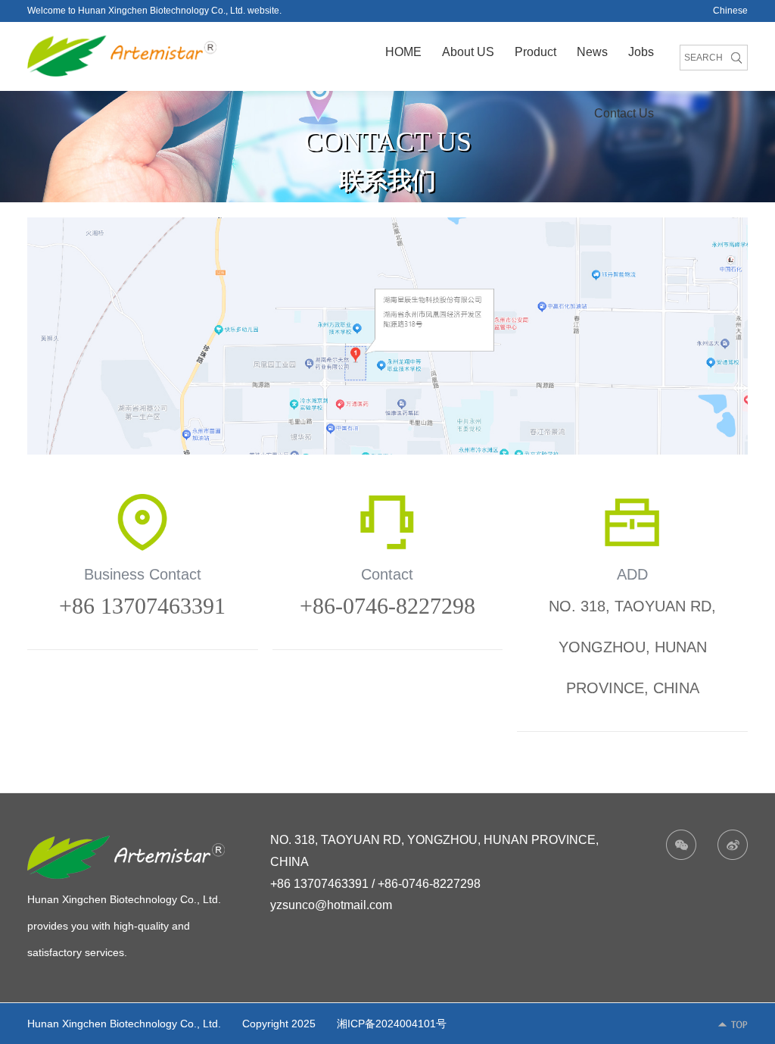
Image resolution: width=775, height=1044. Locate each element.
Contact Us (624, 113)
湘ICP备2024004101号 (392, 1023)
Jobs (641, 51)
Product (535, 51)
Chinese (730, 10)
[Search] (736, 58)
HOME (403, 51)
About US (468, 51)
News (592, 51)
